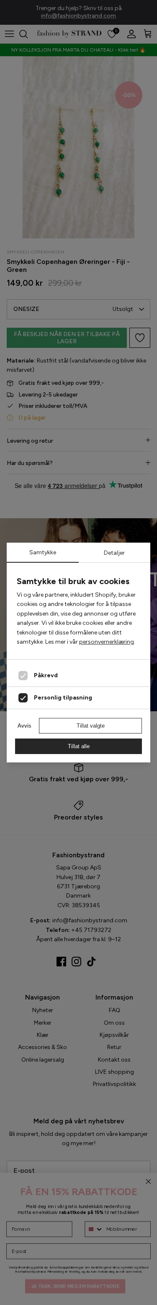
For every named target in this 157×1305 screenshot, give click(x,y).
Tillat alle (79, 746)
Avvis (24, 726)
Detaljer (114, 552)
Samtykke (42, 552)
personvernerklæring (106, 641)
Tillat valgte (91, 726)
